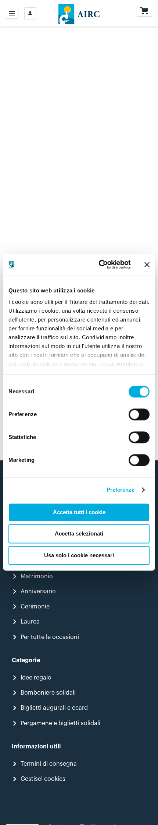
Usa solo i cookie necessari (79, 555)
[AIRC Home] (79, 13)
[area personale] (30, 13)
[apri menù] (12, 13)
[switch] (139, 414)
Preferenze (121, 490)
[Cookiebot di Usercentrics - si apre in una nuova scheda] (99, 264)
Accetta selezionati (79, 534)
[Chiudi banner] (147, 264)
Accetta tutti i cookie (79, 512)
